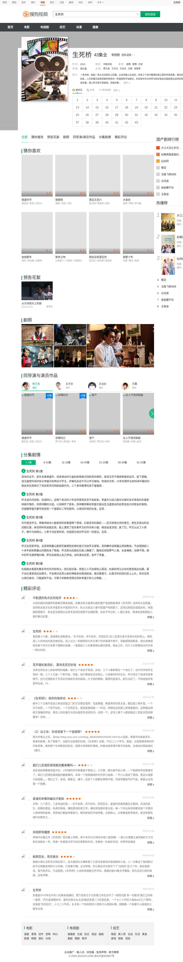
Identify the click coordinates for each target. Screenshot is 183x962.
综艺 (62, 27)
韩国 (33, 938)
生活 (137, 934)
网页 (5, 2)
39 (97, 122)
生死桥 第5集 (34, 563)
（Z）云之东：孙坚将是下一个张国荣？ (58, 731)
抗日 (86, 934)
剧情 (128, 64)
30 (126, 114)
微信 (14, 2)
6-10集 (47, 462)
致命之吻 (60, 257)
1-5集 (29, 462)
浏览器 (90, 952)
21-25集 (103, 462)
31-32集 (141, 462)
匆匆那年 (27, 257)
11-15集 (66, 462)
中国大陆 (107, 64)
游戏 (113, 938)
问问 (80, 2)
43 (136, 122)
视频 (43, 2)
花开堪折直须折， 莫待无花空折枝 (54, 664)
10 (165, 99)
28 (106, 114)
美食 (144, 934)
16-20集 (85, 462)
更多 (126, 83)
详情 (149, 617)
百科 (90, 2)
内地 (48, 938)
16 (106, 107)
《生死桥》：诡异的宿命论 (49, 698)
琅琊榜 (59, 199)
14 (87, 107)
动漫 (79, 27)
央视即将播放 (41, 832)
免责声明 (101, 952)
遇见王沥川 (95, 199)
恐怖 (48, 934)
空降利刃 (60, 437)
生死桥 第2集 (34, 494)
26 (87, 114)
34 (165, 114)
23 (175, 107)
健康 (95, 27)
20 (146, 107)
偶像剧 (71, 934)
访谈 (130, 934)
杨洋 (84, 938)
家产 (91, 437)
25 (77, 114)
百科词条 (126, 55)
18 (126, 107)
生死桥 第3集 (34, 517)
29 (116, 114)
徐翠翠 (137, 68)
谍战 (94, 934)
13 (77, 107)
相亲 (120, 938)
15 (97, 107)
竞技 (127, 938)
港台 (40, 938)
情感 (113, 934)
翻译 (71, 2)
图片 (33, 2)
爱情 (134, 64)
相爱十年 (128, 257)
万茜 (130, 68)
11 (175, 99)
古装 (79, 934)
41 (116, 122)
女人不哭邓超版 (131, 437)
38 (87, 122)
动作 (40, 934)
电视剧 (44, 27)
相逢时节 (27, 199)
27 (97, 114)
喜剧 (26, 934)
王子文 (115, 68)
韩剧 (77, 938)
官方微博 (114, 952)
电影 (27, 27)
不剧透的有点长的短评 (47, 597)
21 (156, 107)
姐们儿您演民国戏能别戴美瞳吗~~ (54, 765)
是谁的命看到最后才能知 (48, 798)
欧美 (26, 938)
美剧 (70, 938)
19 (136, 107)
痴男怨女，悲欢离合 (45, 856)
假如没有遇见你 (98, 257)
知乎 (24, 2)
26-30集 (122, 462)
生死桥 (37, 631)
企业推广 (69, 952)
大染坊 (126, 199)
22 (165, 107)
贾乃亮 (106, 68)
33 (156, 114)
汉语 (62, 2)
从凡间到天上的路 (32, 303)
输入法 (80, 952)
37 (77, 122)
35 (175, 114)
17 (116, 107)
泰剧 (101, 934)
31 (136, 114)
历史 (141, 64)
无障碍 (176, 2)
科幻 (55, 934)
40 (106, 122)
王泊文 (123, 68)
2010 (82, 64)
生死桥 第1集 (34, 471)
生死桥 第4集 (34, 540)
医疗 (52, 2)
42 (126, 122)
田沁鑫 (83, 68)
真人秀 (122, 934)
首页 (10, 27)
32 (146, 114)
